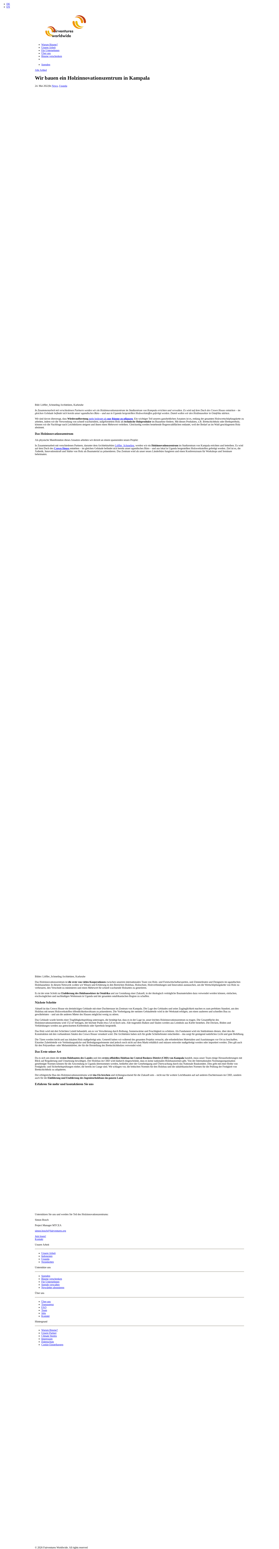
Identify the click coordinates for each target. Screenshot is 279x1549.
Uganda (63, 85)
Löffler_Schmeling (124, 445)
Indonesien (46, 1256)
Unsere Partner (49, 1333)
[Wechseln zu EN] (42, 59)
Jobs (43, 1313)
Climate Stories (49, 1336)
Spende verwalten (50, 1284)
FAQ (43, 1307)
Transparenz (47, 1304)
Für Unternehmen (50, 50)
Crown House (62, 448)
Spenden (45, 1276)
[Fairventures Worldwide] (139, 25)
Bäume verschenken (51, 56)
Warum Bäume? (49, 44)
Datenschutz (47, 1341)
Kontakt (45, 1316)
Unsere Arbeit (48, 47)
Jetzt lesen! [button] (40, 1236)
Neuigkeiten (47, 1262)
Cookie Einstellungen (52, 1344)
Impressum (46, 1338)
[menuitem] (142, 44)
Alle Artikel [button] (41, 70)
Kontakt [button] (39, 1239)
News (55, 85)
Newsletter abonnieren (52, 1287)
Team (44, 1310)
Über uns (46, 53)
